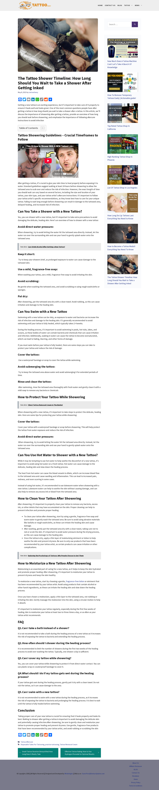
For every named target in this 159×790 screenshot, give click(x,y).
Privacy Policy (135, 782)
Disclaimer (135, 776)
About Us (135, 763)
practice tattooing (52, 744)
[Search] (135, 24)
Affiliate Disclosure (135, 766)
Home (100, 5)
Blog (120, 5)
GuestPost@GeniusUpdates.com (93, 774)
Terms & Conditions (135, 786)
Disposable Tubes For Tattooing (32, 744)
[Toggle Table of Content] (41, 128)
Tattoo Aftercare (27, 742)
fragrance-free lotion (75, 581)
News (137, 5)
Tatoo (127, 5)
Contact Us (110, 5)
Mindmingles (69, 774)
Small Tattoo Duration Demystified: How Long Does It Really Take (37, 752)
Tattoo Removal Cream (68, 744)
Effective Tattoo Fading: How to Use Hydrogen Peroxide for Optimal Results (79, 752)
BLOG (136, 769)
